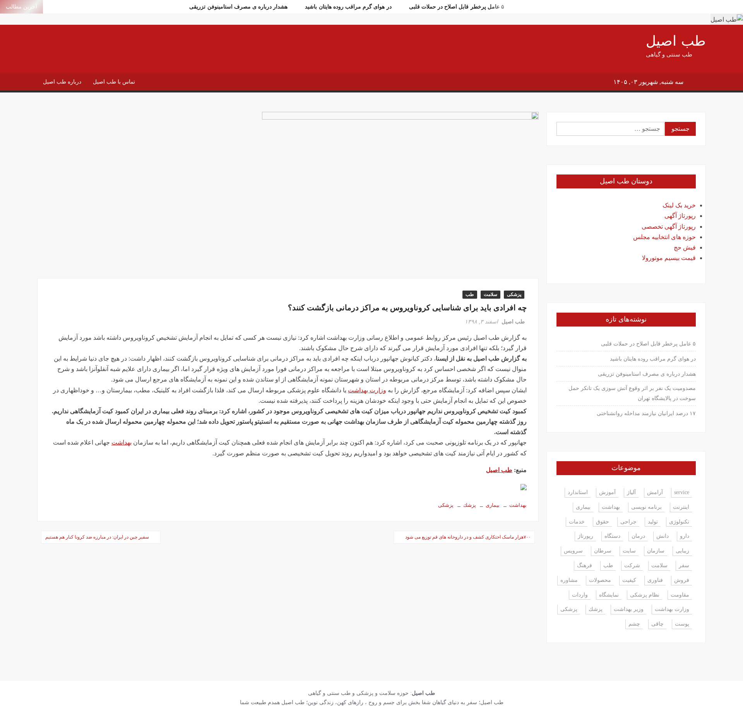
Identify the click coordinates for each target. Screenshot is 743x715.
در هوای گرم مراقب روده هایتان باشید (348, 7)
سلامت (490, 294)
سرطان (602, 551)
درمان (638, 536)
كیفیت (629, 580)
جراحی (628, 522)
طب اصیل (676, 41)
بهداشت (121, 442)
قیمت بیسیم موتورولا (669, 258)
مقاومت (680, 595)
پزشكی (446, 505)
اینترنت (681, 507)
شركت (632, 565)
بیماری (493, 505)
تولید (653, 522)
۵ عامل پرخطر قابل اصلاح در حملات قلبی (456, 7)
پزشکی (514, 294)
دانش (662, 536)
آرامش (655, 492)
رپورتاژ (585, 536)
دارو (684, 536)
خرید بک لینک (679, 205)
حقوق (602, 522)
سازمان (655, 551)
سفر (684, 565)
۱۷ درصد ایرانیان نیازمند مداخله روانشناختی (646, 413)
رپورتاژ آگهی (680, 215)
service (681, 492)
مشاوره (569, 580)
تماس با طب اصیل (114, 82)
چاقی (657, 624)
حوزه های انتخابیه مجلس (664, 237)
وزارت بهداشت (367, 390)
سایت (629, 551)
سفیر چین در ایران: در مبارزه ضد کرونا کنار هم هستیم (97, 537)
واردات (580, 595)
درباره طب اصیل (62, 82)
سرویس (573, 551)
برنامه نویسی (646, 507)
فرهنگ (584, 565)
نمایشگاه (609, 595)
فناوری (655, 580)
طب (470, 294)
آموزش (607, 492)
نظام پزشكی (644, 595)
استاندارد (578, 492)
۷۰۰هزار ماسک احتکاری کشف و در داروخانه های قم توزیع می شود (468, 537)
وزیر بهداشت (629, 609)
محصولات (600, 580)
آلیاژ (631, 492)
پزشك (469, 505)
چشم (634, 624)
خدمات (577, 522)
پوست (682, 624)
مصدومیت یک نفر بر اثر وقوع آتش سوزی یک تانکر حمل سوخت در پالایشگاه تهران (632, 393)
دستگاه (612, 536)
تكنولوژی (679, 522)
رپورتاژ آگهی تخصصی (669, 226)
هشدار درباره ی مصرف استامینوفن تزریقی (238, 7)
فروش (681, 580)
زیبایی (682, 551)
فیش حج (685, 247)
